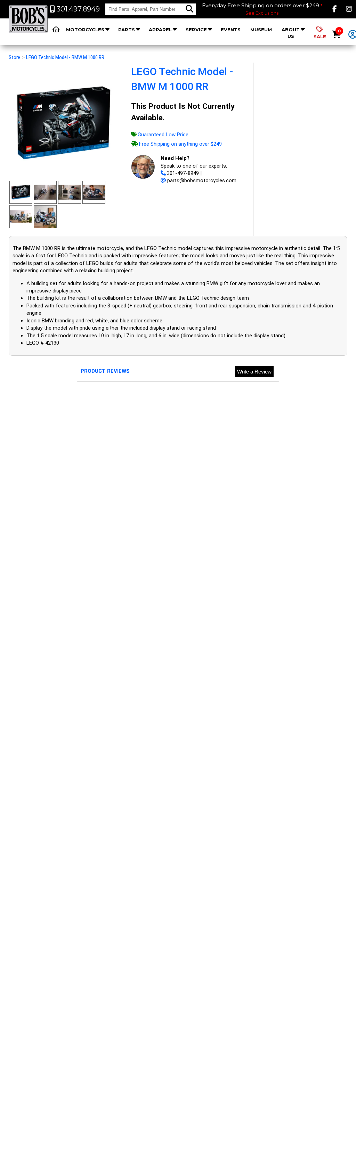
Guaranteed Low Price (163, 134)
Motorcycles (85, 29)
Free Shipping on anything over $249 (180, 144)
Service (196, 29)
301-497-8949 (183, 173)
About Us (291, 33)
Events (231, 29)
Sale (320, 36)
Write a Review (254, 372)
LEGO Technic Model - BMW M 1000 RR (65, 57)
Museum (261, 29)
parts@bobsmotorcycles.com (201, 180)
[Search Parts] (189, 9)
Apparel (160, 29)
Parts (126, 29)
